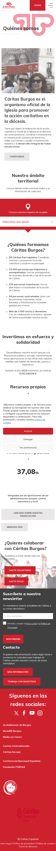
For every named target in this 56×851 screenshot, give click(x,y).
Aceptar (28, 431)
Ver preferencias (28, 447)
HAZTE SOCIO (16, 581)
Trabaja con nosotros (21, 681)
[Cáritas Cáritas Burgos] (9, 5)
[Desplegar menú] (50, 5)
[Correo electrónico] (28, 616)
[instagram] (40, 713)
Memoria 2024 (14, 527)
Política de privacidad (23, 843)
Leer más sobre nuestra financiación (28, 514)
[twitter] (16, 713)
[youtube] (32, 713)
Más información (17, 672)
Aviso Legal (31, 623)
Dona (37, 5)
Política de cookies (45, 843)
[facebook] (24, 713)
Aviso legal (5, 843)
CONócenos (17, 156)
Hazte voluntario (20, 570)
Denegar (28, 439)
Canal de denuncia (28, 846)
